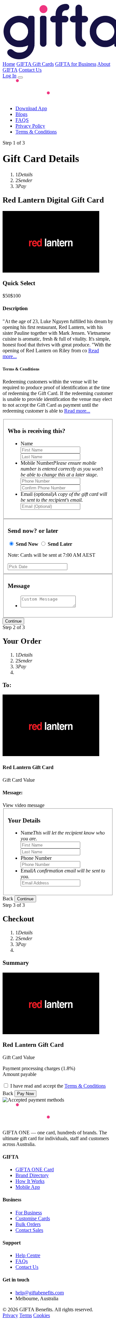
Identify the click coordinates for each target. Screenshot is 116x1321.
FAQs (21, 1261)
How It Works (29, 1181)
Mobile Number (62, 468)
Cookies (41, 1315)
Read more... (77, 411)
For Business (28, 1212)
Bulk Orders (28, 1224)
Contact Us (30, 70)
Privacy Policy (30, 126)
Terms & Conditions (36, 131)
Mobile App (27, 1187)
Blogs (21, 114)
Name (27, 443)
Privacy (10, 1315)
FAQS (22, 120)
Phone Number (36, 858)
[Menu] (20, 77)
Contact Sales (29, 1230)
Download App (31, 108)
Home (9, 64)
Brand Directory (32, 1175)
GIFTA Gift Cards (35, 64)
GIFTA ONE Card (34, 1169)
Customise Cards (32, 1218)
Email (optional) (64, 497)
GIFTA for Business (75, 64)
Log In (9, 75)
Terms (25, 1315)
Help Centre (27, 1255)
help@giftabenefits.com (39, 1292)
